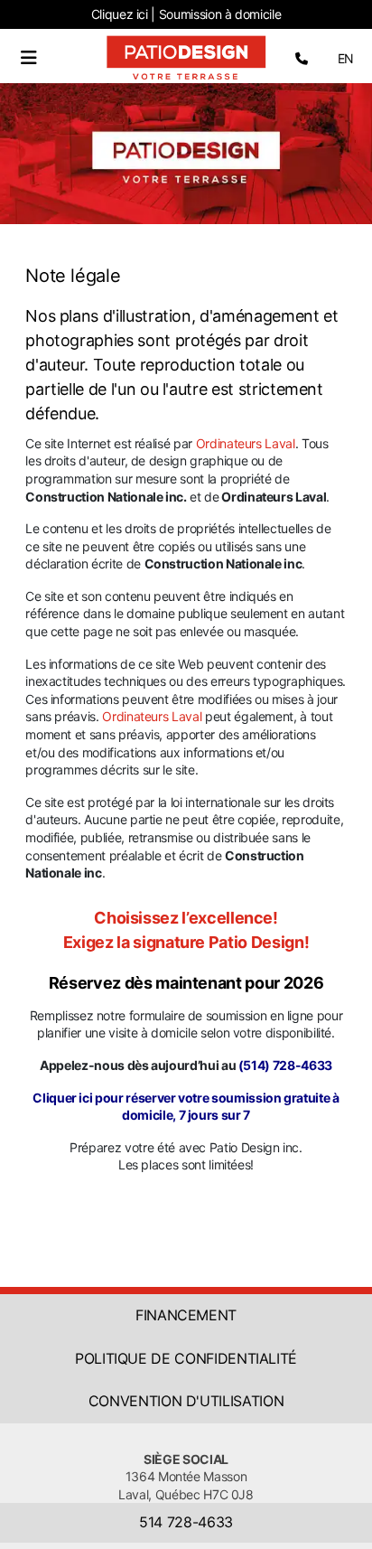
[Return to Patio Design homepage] (186, 57)
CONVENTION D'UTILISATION (186, 1401)
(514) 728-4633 (285, 1065)
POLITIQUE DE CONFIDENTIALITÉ (186, 1358)
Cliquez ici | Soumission (186, 14)
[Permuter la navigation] (29, 57)
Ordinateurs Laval (245, 443)
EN (346, 58)
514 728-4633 (186, 1522)
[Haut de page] (340, 1516)
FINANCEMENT (186, 1315)
